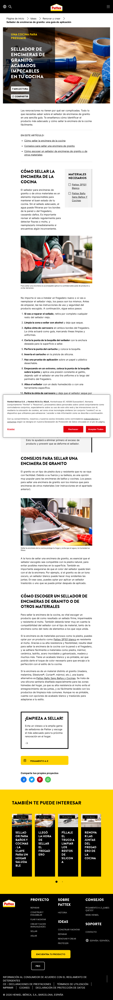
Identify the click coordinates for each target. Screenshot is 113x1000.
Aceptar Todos (95, 429)
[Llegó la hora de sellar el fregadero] (45, 845)
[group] (56, 440)
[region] (56, 416)
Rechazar (73, 429)
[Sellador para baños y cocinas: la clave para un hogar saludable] (22, 845)
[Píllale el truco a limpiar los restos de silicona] (68, 845)
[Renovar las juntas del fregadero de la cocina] (91, 845)
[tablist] (56, 882)
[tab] (56, 882)
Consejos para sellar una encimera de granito (49, 145)
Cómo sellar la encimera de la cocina (44, 140)
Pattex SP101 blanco (79, 186)
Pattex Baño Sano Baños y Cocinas (79, 197)
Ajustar (11, 429)
